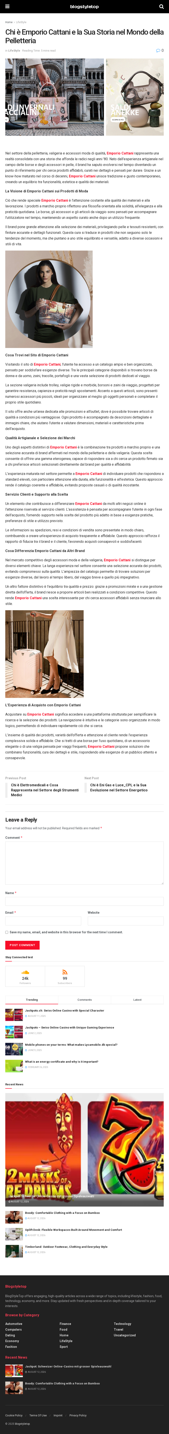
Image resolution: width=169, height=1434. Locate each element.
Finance (65, 1324)
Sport (64, 1346)
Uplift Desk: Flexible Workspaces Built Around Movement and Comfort (73, 1229)
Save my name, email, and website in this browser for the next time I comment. (66, 932)
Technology (122, 1324)
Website (93, 912)
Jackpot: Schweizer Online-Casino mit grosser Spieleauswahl (51, 1196)
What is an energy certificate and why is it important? (61, 1061)
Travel (118, 1329)
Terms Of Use (38, 1415)
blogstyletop (84, 6)
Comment (14, 837)
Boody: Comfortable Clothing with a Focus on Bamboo (62, 1213)
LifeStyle (21, 22)
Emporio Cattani (120, 153)
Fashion (11, 1346)
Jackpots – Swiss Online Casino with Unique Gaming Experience (69, 1027)
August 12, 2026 (20, 1201)
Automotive (13, 1324)
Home (9, 22)
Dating (10, 1335)
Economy (12, 1341)
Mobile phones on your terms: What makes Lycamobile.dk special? (71, 1044)
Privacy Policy (78, 1415)
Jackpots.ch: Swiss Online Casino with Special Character (64, 1010)
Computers (13, 1329)
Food (63, 1329)
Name (11, 893)
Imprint (58, 1415)
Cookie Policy (13, 1415)
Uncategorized (125, 1335)
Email (10, 912)
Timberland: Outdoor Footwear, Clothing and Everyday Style (66, 1246)
